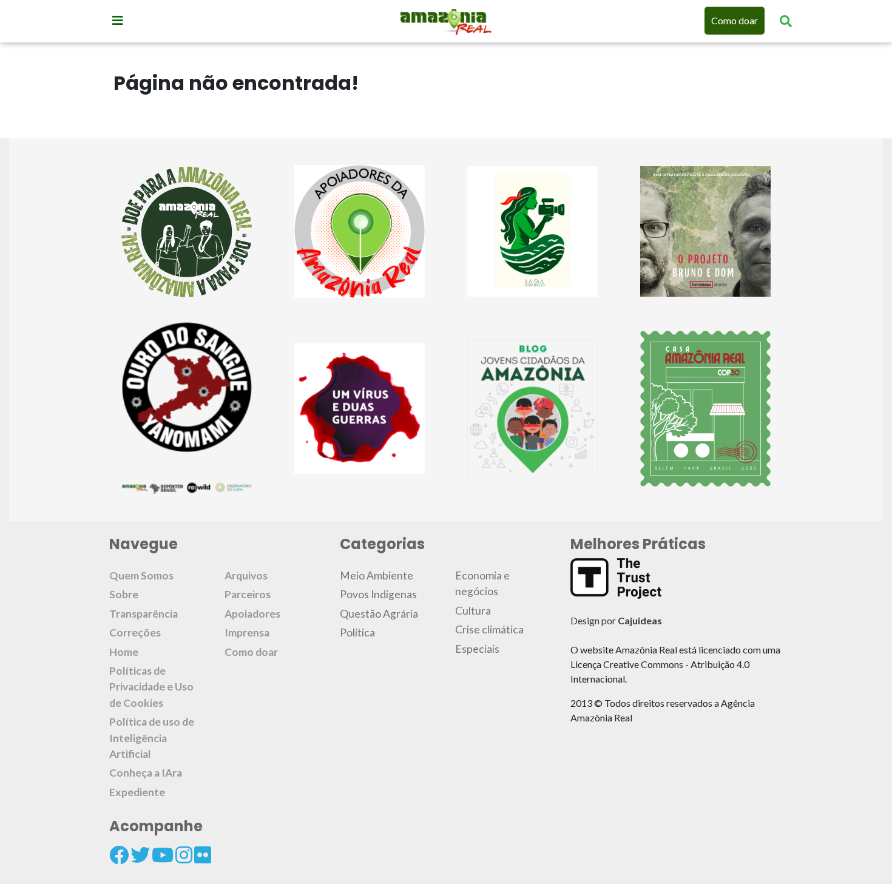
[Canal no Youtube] (163, 854)
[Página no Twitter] (140, 854)
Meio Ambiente (376, 575)
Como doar (734, 20)
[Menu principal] (117, 20)
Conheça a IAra (145, 772)
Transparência (143, 613)
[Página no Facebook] (119, 854)
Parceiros (248, 594)
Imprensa (247, 632)
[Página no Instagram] (183, 854)
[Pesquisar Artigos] (786, 21)
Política (357, 632)
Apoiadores (252, 613)
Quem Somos (141, 575)
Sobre (123, 594)
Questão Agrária (379, 613)
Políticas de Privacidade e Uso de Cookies (151, 686)
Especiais (477, 649)
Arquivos (246, 575)
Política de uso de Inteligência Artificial (151, 737)
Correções (135, 632)
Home (123, 652)
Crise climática (489, 629)
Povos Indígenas (378, 594)
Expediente (137, 792)
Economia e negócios (482, 583)
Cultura (473, 610)
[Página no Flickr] (202, 854)
